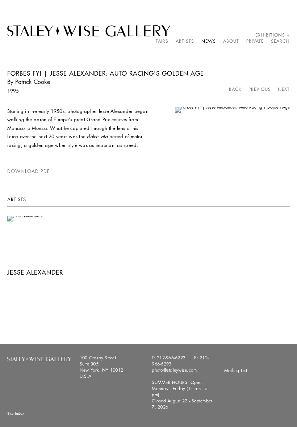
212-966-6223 (171, 358)
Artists (185, 41)
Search (280, 41)
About (231, 41)
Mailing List (235, 370)
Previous (259, 89)
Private (255, 41)
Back (235, 89)
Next (284, 89)
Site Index (15, 413)
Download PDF (28, 171)
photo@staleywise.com (174, 370)
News (208, 41)
